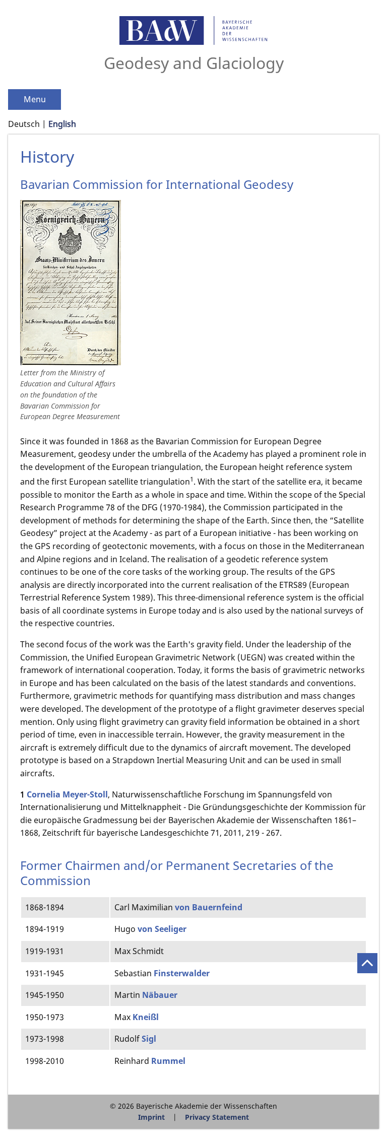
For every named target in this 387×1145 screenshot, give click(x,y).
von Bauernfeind (208, 907)
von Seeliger (162, 928)
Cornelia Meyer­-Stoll (67, 794)
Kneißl (146, 1017)
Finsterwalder (182, 973)
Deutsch (24, 123)
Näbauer (159, 994)
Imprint (151, 1117)
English (62, 123)
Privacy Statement (217, 1117)
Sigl (149, 1038)
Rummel (168, 1060)
